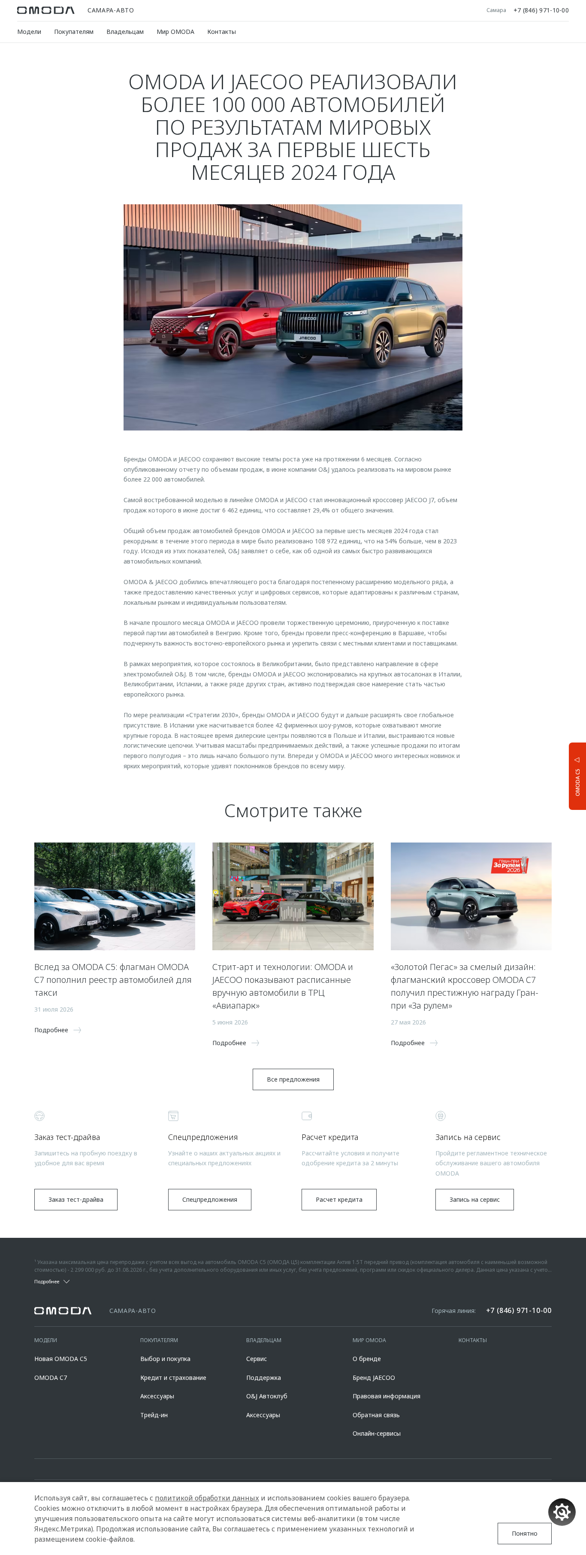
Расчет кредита (339, 1199)
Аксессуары (157, 1396)
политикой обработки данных (207, 1498)
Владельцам (125, 31)
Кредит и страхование (173, 1377)
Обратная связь (376, 1415)
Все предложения (293, 1079)
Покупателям (74, 31)
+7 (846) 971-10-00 (541, 10)
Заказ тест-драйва (75, 1199)
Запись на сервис (475, 1199)
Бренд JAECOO (374, 1377)
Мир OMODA (175, 31)
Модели (29, 31)
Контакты (221, 31)
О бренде (367, 1359)
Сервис (256, 1359)
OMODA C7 (50, 1377)
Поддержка (263, 1377)
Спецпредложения (209, 1199)
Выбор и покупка (165, 1359)
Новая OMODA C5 (60, 1359)
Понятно (525, 1533)
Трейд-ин (154, 1415)
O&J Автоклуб (266, 1396)
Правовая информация (386, 1396)
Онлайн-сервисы (377, 1433)
